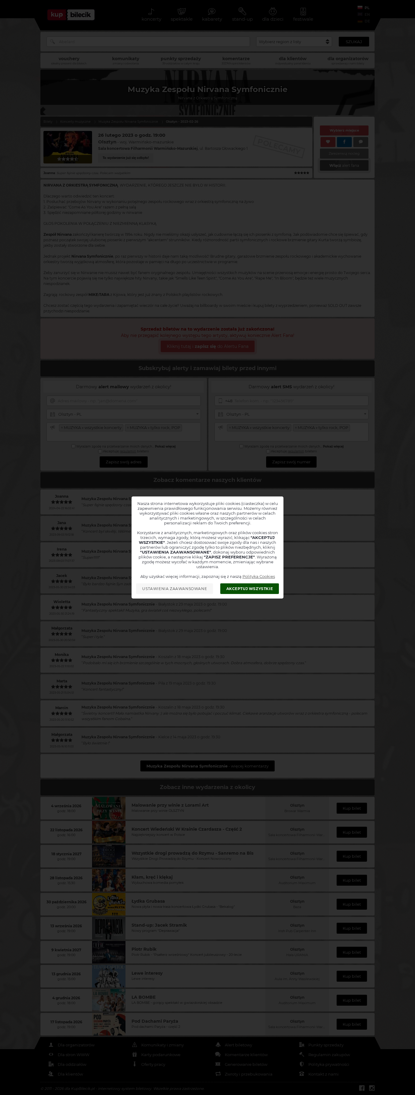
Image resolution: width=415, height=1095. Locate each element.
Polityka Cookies (258, 576)
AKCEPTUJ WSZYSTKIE (249, 588)
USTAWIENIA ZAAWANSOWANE (174, 588)
